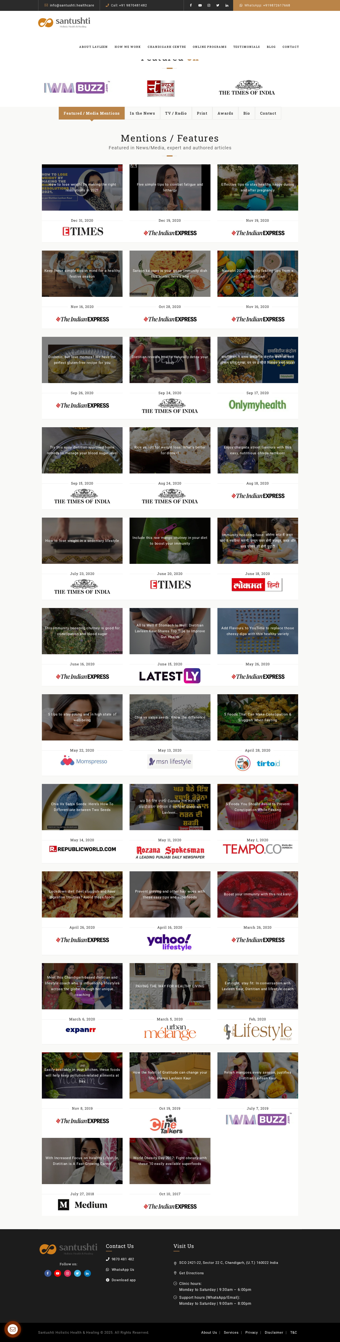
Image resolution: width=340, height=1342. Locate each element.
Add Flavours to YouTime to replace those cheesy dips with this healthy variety (257, 631)
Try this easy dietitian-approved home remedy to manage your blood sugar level (82, 450)
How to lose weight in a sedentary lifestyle (82, 541)
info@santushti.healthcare (72, 5)
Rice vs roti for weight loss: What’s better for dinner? (170, 450)
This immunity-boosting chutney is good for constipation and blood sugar (82, 631)
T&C (293, 1332)
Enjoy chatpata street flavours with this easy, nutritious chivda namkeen (258, 450)
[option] (127, 88)
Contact (290, 47)
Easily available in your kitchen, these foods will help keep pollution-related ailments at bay (82, 1075)
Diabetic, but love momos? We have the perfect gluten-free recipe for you (82, 360)
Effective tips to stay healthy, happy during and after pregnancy (257, 187)
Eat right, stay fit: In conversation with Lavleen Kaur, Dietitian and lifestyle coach (258, 986)
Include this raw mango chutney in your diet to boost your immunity (170, 541)
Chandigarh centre (167, 47)
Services (231, 1332)
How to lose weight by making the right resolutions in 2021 (82, 187)
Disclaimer (274, 1332)
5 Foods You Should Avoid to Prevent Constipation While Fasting (258, 807)
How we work (127, 47)
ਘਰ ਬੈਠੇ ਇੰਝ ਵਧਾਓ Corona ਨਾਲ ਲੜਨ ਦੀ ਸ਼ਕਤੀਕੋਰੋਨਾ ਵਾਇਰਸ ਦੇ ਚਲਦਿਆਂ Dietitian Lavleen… (170, 807)
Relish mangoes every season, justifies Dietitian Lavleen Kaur (257, 1075)
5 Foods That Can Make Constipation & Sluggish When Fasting (257, 717)
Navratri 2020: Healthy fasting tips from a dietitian (258, 274)
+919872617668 (276, 5)
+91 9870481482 (133, 5)
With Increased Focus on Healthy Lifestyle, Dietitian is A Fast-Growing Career (82, 1161)
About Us (209, 1332)
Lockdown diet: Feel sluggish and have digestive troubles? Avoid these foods (82, 894)
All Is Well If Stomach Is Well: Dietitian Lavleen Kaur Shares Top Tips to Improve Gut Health (170, 631)
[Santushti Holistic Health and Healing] (64, 22)
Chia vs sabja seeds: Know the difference (170, 717)
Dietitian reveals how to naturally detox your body (170, 360)
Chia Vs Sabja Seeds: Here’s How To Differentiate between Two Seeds (82, 807)
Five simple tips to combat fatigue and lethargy (170, 187)
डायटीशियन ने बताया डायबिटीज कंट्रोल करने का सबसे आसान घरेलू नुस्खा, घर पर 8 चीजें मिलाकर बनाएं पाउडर (257, 360)
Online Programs (210, 47)
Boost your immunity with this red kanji (257, 894)
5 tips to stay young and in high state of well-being (82, 717)
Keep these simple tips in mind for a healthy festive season (82, 274)
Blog (271, 47)
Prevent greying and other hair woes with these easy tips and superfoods (170, 894)
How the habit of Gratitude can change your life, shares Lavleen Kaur (170, 1075)
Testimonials (246, 47)
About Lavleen (93, 47)
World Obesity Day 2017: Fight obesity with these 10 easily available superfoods (170, 1161)
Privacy (251, 1332)
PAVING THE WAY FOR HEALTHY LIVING (170, 986)
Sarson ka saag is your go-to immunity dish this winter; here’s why (170, 274)
